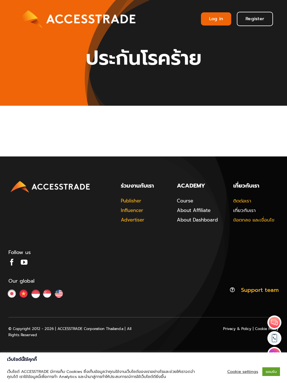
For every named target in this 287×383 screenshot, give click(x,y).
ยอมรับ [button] (271, 371)
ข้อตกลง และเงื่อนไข (253, 219)
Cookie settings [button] (242, 371)
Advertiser (132, 219)
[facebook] (11, 262)
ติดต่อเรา (242, 200)
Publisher (131, 200)
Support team (260, 290)
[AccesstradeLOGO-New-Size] (50, 181)
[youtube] (24, 262)
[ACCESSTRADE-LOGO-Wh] (76, 8)
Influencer (132, 210)
